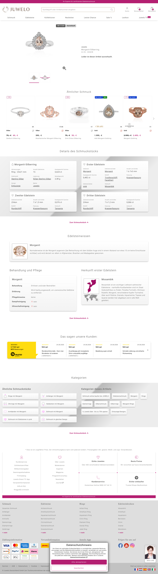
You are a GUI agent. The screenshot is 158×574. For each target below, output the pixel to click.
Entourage (15, 185)
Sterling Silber (17, 179)
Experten (59, 469)
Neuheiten (69, 17)
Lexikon (125, 17)
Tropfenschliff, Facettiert (111, 179)
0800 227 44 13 (105, 485)
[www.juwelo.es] (145, 569)
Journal (59, 483)
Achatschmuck (46, 508)
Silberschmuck (101, 404)
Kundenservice (21, 462)
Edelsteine (29, 17)
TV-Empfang (21, 476)
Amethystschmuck (48, 512)
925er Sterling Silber (42, 179)
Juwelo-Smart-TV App (21, 479)
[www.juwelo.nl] (140, 569)
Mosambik (109, 186)
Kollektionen (50, 17)
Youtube (126, 545)
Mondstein (122, 529)
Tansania (59, 208)
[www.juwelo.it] (153, 569)
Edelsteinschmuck (119, 396)
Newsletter (60, 479)
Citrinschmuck (46, 522)
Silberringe (115, 404)
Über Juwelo (59, 462)
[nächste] (153, 118)
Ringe (144, 396)
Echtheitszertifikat (21, 465)
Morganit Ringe (128, 404)
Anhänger (5, 512)
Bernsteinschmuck (48, 519)
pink (85, 186)
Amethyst (121, 512)
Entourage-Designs (119, 412)
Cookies (34, 566)
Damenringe (87, 404)
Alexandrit (122, 508)
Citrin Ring (84, 519)
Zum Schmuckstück (78, 222)
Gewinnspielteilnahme (21, 472)
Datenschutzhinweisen (78, 557)
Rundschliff (16, 208)
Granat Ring (84, 526)
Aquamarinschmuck (48, 515)
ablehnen (85, 554)
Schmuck (11, 17)
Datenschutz (23, 566)
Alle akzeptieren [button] (79, 562)
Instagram (132, 545)
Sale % (109, 17)
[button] (127, 9)
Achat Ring (84, 508)
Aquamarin (122, 515)
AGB (13, 566)
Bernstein (121, 519)
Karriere (5, 566)
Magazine (59, 472)
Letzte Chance (90, 17)
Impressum (45, 566)
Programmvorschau (59, 476)
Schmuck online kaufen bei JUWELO (96, 396)
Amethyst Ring (85, 512)
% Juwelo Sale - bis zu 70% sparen (95, 412)
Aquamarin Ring (86, 515)
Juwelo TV (144, 17)
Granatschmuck (47, 529)
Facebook (120, 545)
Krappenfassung (134, 177)
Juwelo (36, 185)
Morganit (87, 171)
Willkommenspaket (21, 469)
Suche (112, 9)
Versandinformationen (21, 483)
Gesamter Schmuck (9, 508)
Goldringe (6, 529)
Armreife (5, 519)
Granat (120, 526)
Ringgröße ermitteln (21, 490)
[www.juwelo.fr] (136, 569)
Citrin (120, 522)
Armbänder (6, 515)
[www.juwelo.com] (149, 569)
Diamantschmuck (47, 526)
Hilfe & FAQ (21, 486)
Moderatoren (60, 465)
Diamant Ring (85, 522)
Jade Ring (83, 529)
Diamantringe (7, 526)
